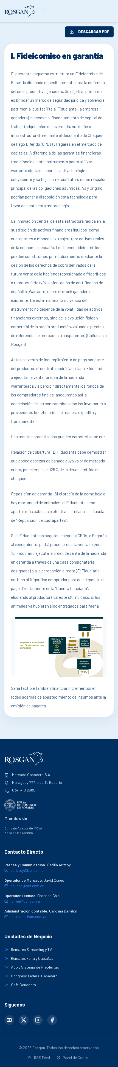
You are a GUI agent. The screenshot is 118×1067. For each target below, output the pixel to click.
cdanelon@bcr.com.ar (28, 916)
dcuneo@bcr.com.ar (27, 885)
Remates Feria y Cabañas (32, 958)
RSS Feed (42, 1057)
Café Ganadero (23, 984)
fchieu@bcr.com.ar (25, 901)
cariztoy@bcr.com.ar (27, 870)
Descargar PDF (93, 31)
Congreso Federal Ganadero (34, 976)
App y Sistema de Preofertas (35, 967)
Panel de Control (76, 1057)
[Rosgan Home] (19, 10)
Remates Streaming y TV (31, 949)
